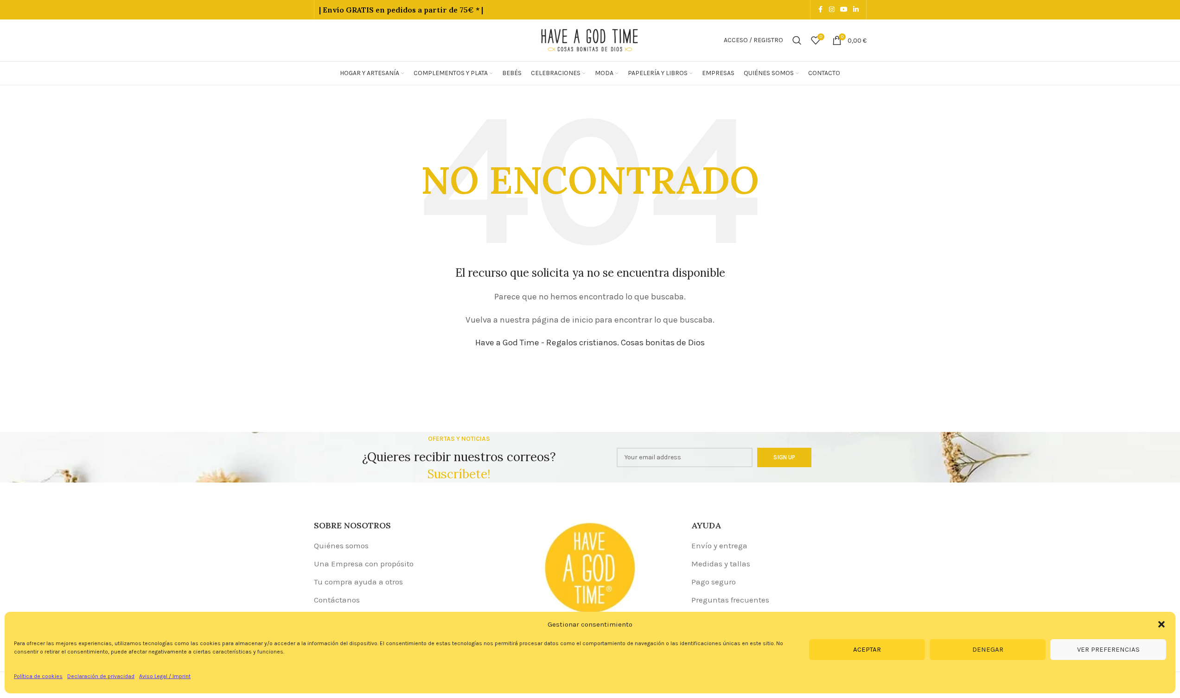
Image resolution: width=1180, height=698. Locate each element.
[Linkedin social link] (855, 9)
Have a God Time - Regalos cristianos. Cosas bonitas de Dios (590, 342)
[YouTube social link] (843, 9)
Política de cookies (38, 676)
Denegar (987, 649)
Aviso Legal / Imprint (165, 676)
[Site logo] (590, 39)
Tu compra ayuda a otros (358, 581)
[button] (1161, 624)
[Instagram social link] (831, 9)
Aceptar (867, 649)
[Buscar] (797, 40)
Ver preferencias (1108, 649)
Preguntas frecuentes (730, 599)
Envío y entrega (719, 545)
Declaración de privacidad (100, 676)
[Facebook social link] (820, 9)
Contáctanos (337, 599)
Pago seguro (713, 581)
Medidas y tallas (720, 563)
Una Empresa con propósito (364, 563)
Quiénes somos (341, 545)
